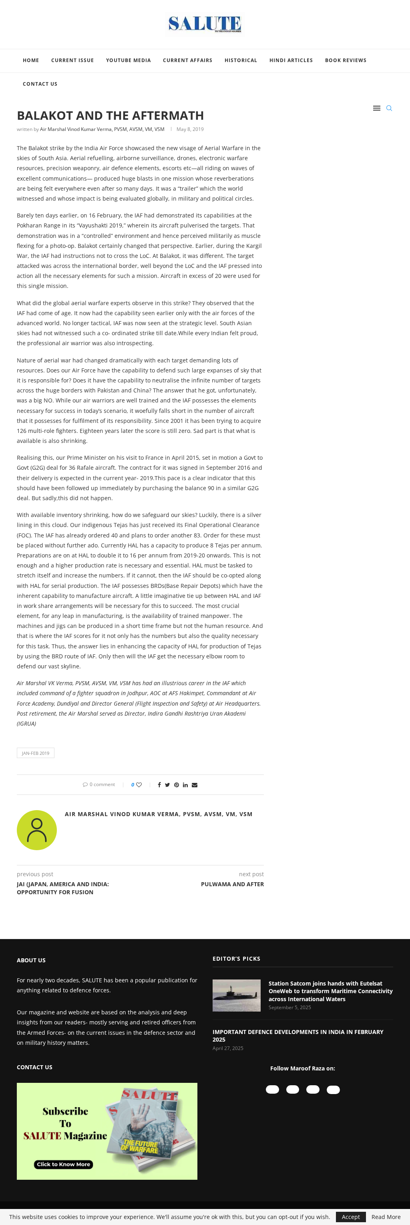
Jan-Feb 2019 (35, 753)
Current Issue (72, 60)
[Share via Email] (194, 785)
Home (31, 60)
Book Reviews (346, 60)
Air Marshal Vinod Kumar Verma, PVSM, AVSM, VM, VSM (102, 129)
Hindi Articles (291, 60)
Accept (351, 1217)
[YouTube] (272, 1089)
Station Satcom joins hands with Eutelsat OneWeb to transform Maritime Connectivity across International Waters (331, 991)
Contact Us (40, 83)
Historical (241, 60)
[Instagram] (292, 1089)
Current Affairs (188, 60)
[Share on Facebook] (159, 785)
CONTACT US (34, 1067)
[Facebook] (313, 1089)
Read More (386, 1217)
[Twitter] (333, 1090)
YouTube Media (128, 60)
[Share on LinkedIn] (185, 785)
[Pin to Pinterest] (176, 785)
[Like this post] (144, 785)
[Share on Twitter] (167, 785)
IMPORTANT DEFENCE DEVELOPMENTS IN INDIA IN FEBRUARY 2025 (298, 1036)
